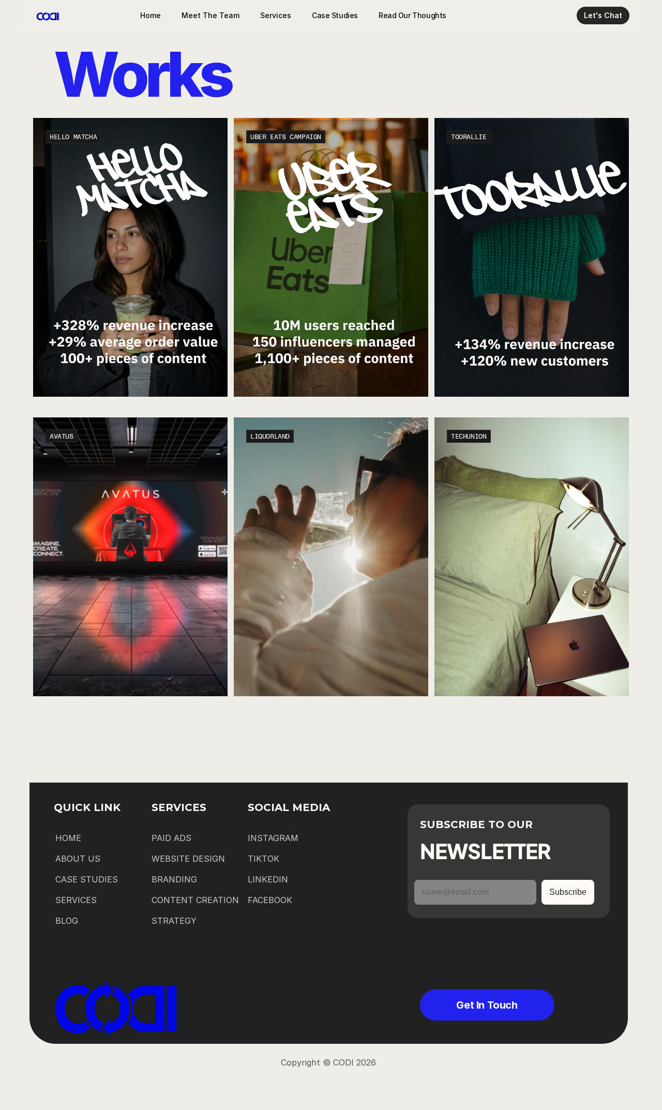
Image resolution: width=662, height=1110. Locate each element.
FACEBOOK (270, 900)
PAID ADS (171, 838)
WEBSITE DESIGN (188, 858)
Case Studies (335, 15)
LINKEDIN (268, 879)
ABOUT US (77, 858)
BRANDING (174, 879)
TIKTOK (263, 858)
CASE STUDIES (86, 879)
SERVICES (76, 900)
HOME (68, 838)
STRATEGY (174, 921)
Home (150, 15)
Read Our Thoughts (412, 15)
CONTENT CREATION (195, 900)
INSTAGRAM (273, 838)
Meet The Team (210, 15)
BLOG (66, 921)
